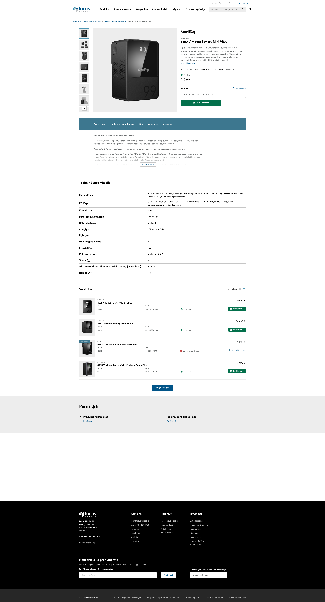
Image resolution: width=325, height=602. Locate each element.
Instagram (135, 529)
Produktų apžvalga (195, 9)
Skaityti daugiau (188, 63)
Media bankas (196, 537)
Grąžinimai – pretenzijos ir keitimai (163, 597)
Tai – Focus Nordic (169, 521)
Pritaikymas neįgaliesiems (167, 530)
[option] (84, 33)
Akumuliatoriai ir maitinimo (92, 22)
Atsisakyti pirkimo (193, 597)
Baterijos (107, 22)
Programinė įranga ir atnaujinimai (199, 543)
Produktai (105, 9)
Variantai (184, 88)
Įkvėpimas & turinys (199, 525)
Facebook (135, 533)
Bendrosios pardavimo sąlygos (127, 597)
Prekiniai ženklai (122, 9)
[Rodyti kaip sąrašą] (244, 289)
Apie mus (213, 3)
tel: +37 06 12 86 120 (140, 525)
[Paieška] (242, 9)
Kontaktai (222, 3)
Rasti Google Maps (87, 542)
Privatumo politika (237, 597)
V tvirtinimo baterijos (119, 22)
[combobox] (227, 9)
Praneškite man (238, 350)
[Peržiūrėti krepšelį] (250, 9)
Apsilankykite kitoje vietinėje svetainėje (208, 569)
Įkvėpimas (176, 9)
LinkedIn (135, 541)
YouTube (135, 537)
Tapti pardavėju (168, 525)
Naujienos (232, 3)
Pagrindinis (77, 22)
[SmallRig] (188, 32)
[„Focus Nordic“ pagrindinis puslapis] (81, 9)
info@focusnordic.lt (140, 521)
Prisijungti (245, 3)
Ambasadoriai (159, 9)
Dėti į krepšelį (202, 103)
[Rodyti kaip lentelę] (240, 289)
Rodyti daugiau (162, 388)
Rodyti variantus (239, 88)
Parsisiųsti (87, 421)
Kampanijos (141, 9)
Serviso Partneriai (215, 597)
